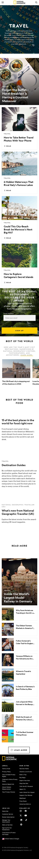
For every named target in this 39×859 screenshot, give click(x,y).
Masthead (23, 798)
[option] (16, 373)
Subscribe (5, 811)
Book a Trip (23, 774)
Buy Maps (22, 777)
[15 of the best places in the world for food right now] (19, 428)
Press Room (23, 801)
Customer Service (7, 814)
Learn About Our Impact (27, 792)
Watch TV (23, 789)
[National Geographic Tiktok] (26, 820)
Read (8, 146)
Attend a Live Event (26, 771)
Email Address (8, 313)
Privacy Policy (6, 771)
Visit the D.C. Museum (26, 786)
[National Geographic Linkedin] (21, 820)
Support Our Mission (26, 795)
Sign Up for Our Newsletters (7, 828)
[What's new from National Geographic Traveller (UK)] (19, 513)
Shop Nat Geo (24, 783)
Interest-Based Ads (8, 784)
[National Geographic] (19, 2)
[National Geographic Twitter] (20, 815)
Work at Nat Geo (7, 825)
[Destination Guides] (19, 473)
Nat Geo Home (24, 768)
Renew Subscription (8, 817)
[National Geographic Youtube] (25, 815)
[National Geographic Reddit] (21, 824)
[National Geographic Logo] (9, 760)
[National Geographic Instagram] (20, 811)
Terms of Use (6, 768)
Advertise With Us (25, 804)
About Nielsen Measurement (6, 788)
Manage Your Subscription (6, 821)
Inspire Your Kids (25, 780)
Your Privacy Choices (8, 792)
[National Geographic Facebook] (25, 811)
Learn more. (26, 355)
